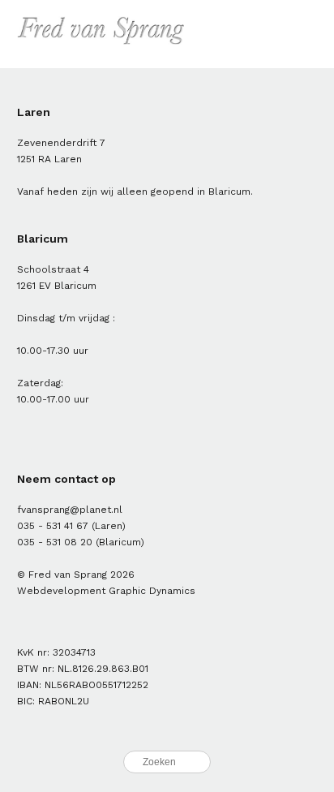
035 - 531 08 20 (54, 542)
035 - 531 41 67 (52, 526)
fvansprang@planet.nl (69, 509)
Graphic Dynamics (152, 590)
